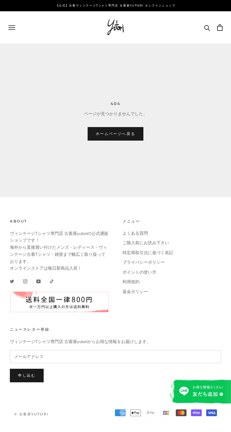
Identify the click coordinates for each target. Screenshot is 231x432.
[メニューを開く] (11, 27)
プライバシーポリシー (144, 262)
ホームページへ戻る (115, 133)
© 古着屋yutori (31, 414)
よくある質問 (135, 233)
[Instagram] (25, 281)
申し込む (26, 375)
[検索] (207, 27)
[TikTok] (52, 281)
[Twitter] (12, 281)
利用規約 (131, 282)
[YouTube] (38, 281)
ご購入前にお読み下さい (146, 243)
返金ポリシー (135, 291)
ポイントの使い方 (139, 272)
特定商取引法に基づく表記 (148, 253)
